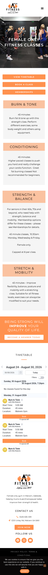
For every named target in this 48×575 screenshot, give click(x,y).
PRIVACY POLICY (19, 552)
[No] (45, 565)
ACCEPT (24, 571)
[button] (42, 8)
